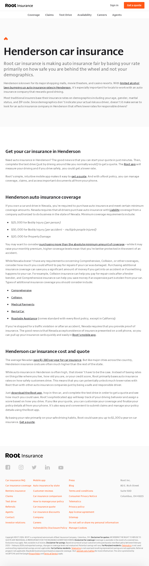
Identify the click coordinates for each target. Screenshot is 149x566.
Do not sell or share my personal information (94, 522)
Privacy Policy (34, 553)
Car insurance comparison (47, 496)
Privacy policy (76, 506)
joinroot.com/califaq (85, 551)
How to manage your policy (48, 501)
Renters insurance (15, 490)
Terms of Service (51, 553)
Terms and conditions (81, 490)
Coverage (34, 15)
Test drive (10, 501)
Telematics (75, 501)
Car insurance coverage (18, 485)
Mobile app (39, 480)
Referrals (10, 506)
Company (38, 517)
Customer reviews (43, 490)
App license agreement (81, 512)
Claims (49, 15)
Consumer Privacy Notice (83, 496)
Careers (102, 15)
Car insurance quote (44, 506)
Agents (117, 15)
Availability (84, 15)
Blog (71, 485)
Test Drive (65, 15)
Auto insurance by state (46, 485)
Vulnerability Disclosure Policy (50, 527)
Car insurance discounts (46, 512)
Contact (10, 517)
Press (72, 480)
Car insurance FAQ (15, 480)
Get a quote (134, 5)
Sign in (114, 5)
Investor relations (15, 522)
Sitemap (73, 517)
